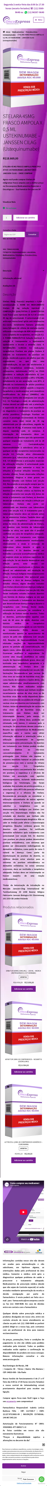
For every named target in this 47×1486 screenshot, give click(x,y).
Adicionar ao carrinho (25, 217)
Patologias (20, 255)
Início (8, 32)
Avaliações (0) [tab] (9, 285)
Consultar (32, 234)
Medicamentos (18, 32)
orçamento (11, 1401)
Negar (23, 1472)
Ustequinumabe (9, 35)
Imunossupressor (19, 252)
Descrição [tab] (7, 270)
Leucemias (31, 252)
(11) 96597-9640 (34, 12)
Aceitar (23, 1466)
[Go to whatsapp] (41, 1479)
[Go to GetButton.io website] (41, 1483)
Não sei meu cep (9, 238)
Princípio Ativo (31, 32)
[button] (43, 1445)
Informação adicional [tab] (12, 278)
